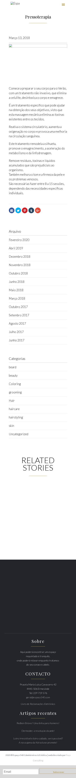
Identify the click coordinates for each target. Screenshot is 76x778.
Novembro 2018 (19, 265)
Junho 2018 (16, 282)
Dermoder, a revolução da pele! (38, 730)
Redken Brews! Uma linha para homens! (38, 723)
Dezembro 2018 (19, 256)
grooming (15, 392)
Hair (12, 400)
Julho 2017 (16, 332)
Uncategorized (18, 434)
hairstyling (16, 417)
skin (11, 426)
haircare (14, 409)
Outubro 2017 (18, 307)
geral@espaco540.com (38, 697)
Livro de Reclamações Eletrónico (38, 703)
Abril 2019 (16, 248)
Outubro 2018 (18, 273)
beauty (13, 375)
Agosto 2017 (17, 323)
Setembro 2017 (19, 315)
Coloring (15, 384)
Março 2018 (17, 298)
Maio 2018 (16, 290)
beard (12, 367)
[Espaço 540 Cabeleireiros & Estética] (15, 5)
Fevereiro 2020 (19, 240)
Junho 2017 (16, 340)
